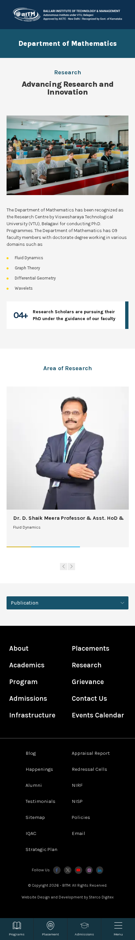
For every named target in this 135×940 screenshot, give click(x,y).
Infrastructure (32, 715)
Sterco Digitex (101, 897)
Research (87, 665)
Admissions (28, 698)
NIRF (77, 785)
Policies (81, 817)
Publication (24, 603)
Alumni (34, 785)
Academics (27, 665)
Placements (90, 648)
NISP (77, 801)
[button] (63, 566)
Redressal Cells (89, 769)
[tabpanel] (67, 602)
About (19, 648)
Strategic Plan (41, 849)
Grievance (88, 682)
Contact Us (89, 698)
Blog (31, 753)
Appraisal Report (91, 753)
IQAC (31, 833)
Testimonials (40, 801)
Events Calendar (98, 715)
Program (23, 682)
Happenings (39, 769)
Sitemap (35, 817)
